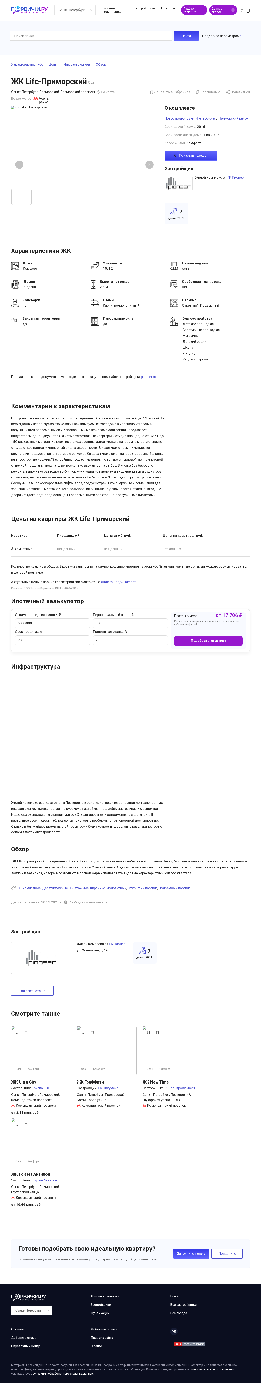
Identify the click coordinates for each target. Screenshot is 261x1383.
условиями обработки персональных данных (63, 1373)
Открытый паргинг (142, 888)
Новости (168, 8)
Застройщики (144, 8)
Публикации (100, 1313)
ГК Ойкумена (108, 1088)
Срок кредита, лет (29, 632)
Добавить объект (104, 1329)
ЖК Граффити (90, 1082)
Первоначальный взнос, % (113, 615)
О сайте (96, 1346)
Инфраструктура (77, 64)
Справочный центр (25, 1346)
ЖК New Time (156, 1082)
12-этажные (79, 888)
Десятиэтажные (55, 888)
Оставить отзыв (32, 991)
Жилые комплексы (112, 10)
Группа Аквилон (44, 1180)
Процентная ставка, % (110, 632)
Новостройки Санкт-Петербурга (190, 118)
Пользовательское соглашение (211, 1369)
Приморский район (234, 118)
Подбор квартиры (190, 10)
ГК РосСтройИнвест (179, 1088)
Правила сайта (102, 1338)
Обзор (101, 64)
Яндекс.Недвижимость (119, 582)
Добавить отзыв (24, 1338)
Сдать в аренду (222, 10)
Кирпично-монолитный (108, 888)
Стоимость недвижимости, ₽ (38, 615)
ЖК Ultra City (23, 1082)
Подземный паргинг (174, 888)
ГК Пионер (235, 177)
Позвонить (227, 1253)
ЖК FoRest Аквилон (30, 1174)
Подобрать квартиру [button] (208, 641)
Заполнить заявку (191, 1253)
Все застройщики (183, 1305)
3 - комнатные (29, 888)
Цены (53, 64)
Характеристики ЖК (27, 64)
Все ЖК (176, 1296)
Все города (178, 1313)
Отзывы (17, 1329)
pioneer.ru (148, 377)
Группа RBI (40, 1088)
